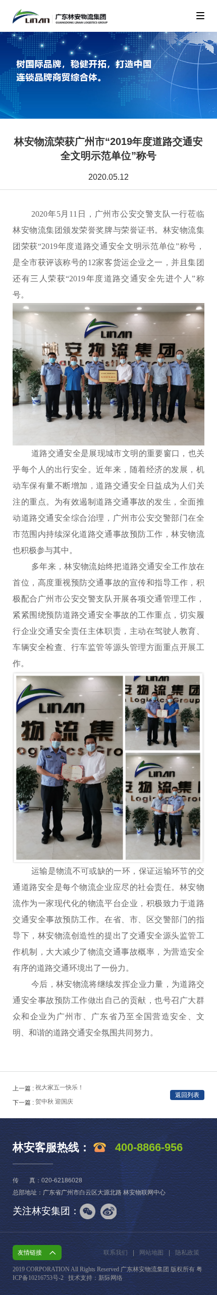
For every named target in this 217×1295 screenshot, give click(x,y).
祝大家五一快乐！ (59, 1087)
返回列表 (187, 1095)
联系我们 (115, 1252)
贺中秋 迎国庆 (54, 1102)
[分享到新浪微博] (108, 1211)
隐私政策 (187, 1252)
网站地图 (151, 1252)
